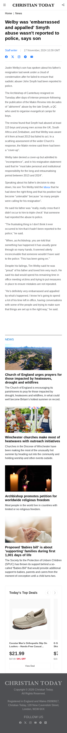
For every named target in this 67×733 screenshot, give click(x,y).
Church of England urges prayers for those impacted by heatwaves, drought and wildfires (33, 378)
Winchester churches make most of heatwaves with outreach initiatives (32, 439)
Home (8, 13)
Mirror (47, 187)
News (18, 13)
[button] (4, 5)
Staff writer (11, 50)
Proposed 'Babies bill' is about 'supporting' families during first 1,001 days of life (30, 551)
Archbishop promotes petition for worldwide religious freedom (31, 498)
